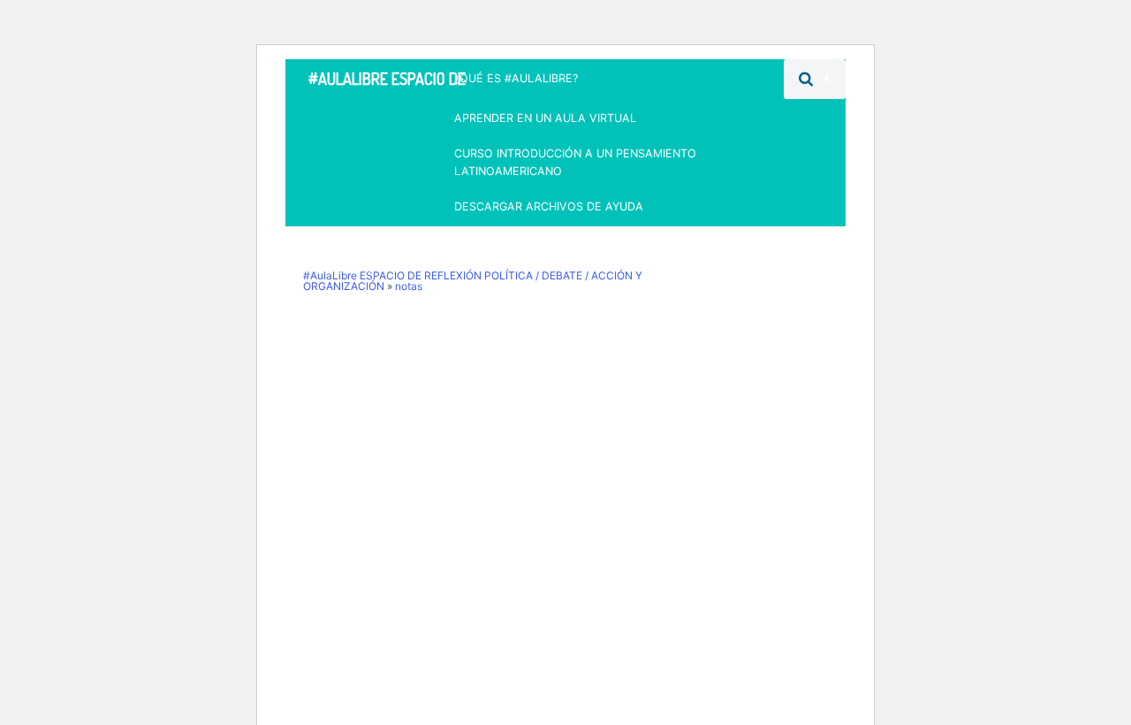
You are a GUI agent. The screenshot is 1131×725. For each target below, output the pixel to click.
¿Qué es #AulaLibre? (516, 78)
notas (408, 286)
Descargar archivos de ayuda (548, 206)
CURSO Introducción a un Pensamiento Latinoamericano (575, 162)
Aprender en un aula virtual (545, 118)
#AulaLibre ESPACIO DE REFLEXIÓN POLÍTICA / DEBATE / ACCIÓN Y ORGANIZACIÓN (387, 84)
